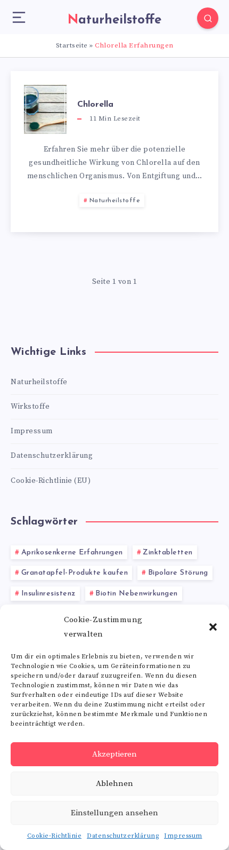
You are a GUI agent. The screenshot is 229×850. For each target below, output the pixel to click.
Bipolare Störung (178, 573)
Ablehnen (114, 783)
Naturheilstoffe (115, 200)
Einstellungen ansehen (114, 813)
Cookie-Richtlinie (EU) (51, 481)
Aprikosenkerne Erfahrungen (72, 553)
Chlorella (95, 104)
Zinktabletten (168, 553)
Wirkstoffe (30, 406)
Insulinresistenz (48, 594)
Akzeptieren (114, 754)
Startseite (72, 45)
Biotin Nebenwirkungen (136, 594)
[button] (213, 627)
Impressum (183, 836)
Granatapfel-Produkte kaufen (74, 573)
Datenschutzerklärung (123, 836)
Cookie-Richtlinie (54, 836)
